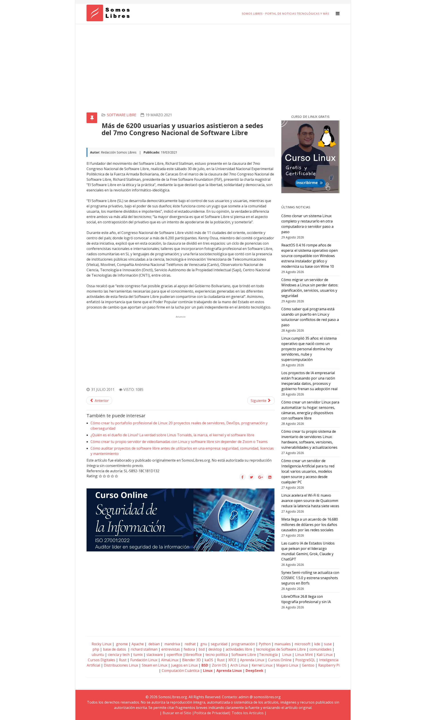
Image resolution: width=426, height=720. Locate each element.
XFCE (232, 659)
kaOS (209, 659)
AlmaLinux (169, 659)
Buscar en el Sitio (177, 712)
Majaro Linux (287, 665)
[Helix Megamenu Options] (337, 13)
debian (154, 643)
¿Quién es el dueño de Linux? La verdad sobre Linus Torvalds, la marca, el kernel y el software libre (172, 435)
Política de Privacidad (211, 712)
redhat (190, 643)
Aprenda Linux (252, 659)
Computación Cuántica (180, 670)
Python (265, 643)
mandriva (172, 643)
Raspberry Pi (328, 665)
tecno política (216, 654)
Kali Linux (325, 654)
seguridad (219, 643)
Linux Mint (304, 654)
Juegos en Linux (184, 665)
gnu (203, 643)
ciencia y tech (119, 654)
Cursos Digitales (101, 659)
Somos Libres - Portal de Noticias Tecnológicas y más (285, 14)
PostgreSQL (305, 659)
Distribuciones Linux (121, 665)
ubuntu (98, 654)
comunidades (320, 649)
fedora (189, 649)
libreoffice (193, 654)
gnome (121, 643)
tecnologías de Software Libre (281, 649)
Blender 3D (191, 659)
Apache (137, 643)
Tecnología (268, 654)
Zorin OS (219, 665)
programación (243, 643)
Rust (122, 659)
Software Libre (121, 114)
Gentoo (308, 665)
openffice (174, 654)
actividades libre (239, 649)
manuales (282, 643)
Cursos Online (280, 659)
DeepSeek (254, 670)
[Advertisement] (213, 57)
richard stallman (144, 649)
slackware (154, 654)
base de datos (114, 649)
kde (317, 643)
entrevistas (170, 649)
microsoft (302, 643)
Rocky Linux (101, 643)
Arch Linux (239, 665)
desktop (215, 649)
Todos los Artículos (248, 712)
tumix (138, 654)
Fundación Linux (143, 659)
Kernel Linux (262, 665)
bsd (202, 649)
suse (328, 643)
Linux (286, 654)
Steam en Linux (154, 665)
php (96, 649)
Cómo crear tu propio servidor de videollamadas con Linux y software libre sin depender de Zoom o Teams (179, 441)
